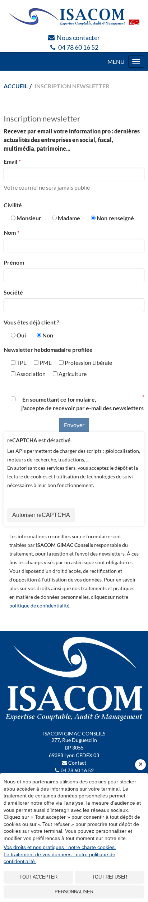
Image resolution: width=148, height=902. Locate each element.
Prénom (14, 262)
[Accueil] (74, 16)
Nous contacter (78, 37)
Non (47, 335)
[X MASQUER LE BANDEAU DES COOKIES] (140, 764)
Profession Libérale (88, 362)
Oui (21, 335)
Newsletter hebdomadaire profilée (48, 349)
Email (10, 161)
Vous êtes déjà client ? (31, 322)
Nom (10, 232)
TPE (21, 362)
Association (30, 373)
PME (45, 362)
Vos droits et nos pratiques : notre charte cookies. (60, 847)
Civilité (13, 205)
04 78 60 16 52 (78, 47)
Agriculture (72, 373)
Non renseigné (115, 218)
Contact (77, 763)
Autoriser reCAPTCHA (41, 515)
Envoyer (74, 424)
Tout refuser (109, 877)
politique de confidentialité (39, 605)
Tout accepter (38, 877)
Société (13, 292)
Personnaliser (74, 891)
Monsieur (29, 218)
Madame (69, 218)
